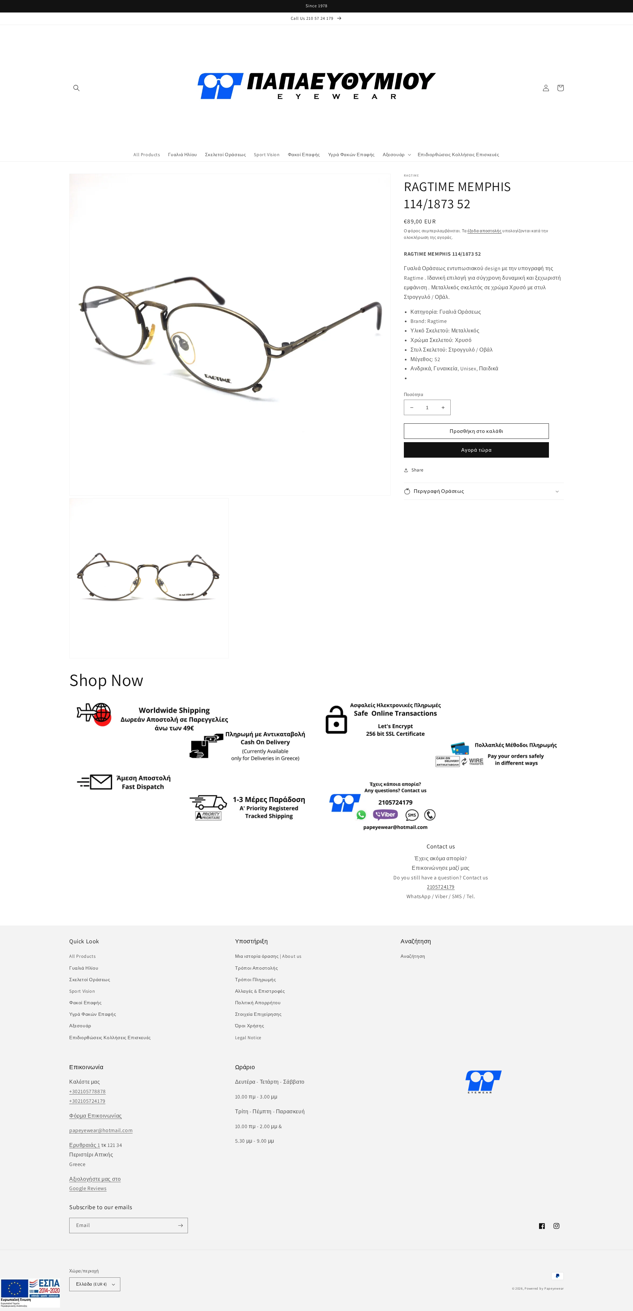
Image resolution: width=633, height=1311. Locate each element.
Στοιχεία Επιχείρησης (258, 1014)
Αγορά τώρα (476, 450)
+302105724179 (87, 1100)
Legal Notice (248, 1037)
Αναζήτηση (413, 956)
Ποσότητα (413, 394)
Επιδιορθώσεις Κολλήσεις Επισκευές (110, 1037)
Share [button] (417, 470)
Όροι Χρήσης (249, 1026)
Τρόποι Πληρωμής (255, 980)
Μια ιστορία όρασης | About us (268, 956)
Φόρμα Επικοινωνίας (95, 1115)
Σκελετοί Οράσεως (89, 980)
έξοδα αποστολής (484, 230)
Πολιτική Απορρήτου (258, 1003)
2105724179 (441, 886)
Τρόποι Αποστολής (256, 968)
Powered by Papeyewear (544, 1288)
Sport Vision (82, 991)
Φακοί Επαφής (85, 1003)
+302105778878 (87, 1091)
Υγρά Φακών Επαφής (92, 1014)
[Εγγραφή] (180, 1225)
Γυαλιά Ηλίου (83, 968)
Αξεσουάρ (80, 1026)
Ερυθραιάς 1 (84, 1145)
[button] (76, 88)
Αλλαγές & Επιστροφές (260, 991)
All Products (82, 956)
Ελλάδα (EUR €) (91, 1284)
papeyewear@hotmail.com (101, 1130)
